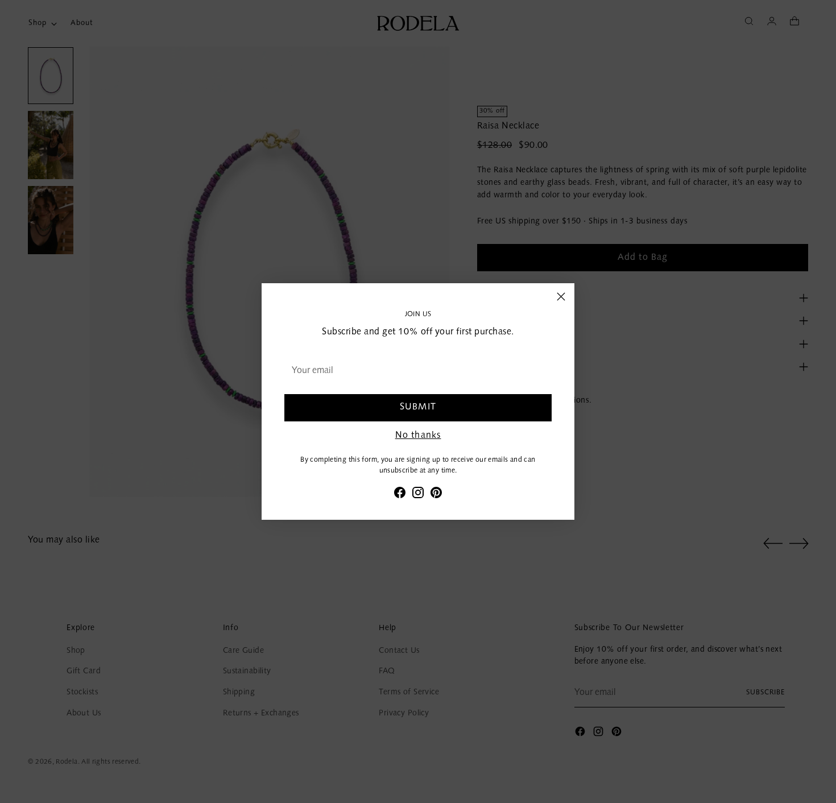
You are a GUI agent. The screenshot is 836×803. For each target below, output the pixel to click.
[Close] (561, 296)
